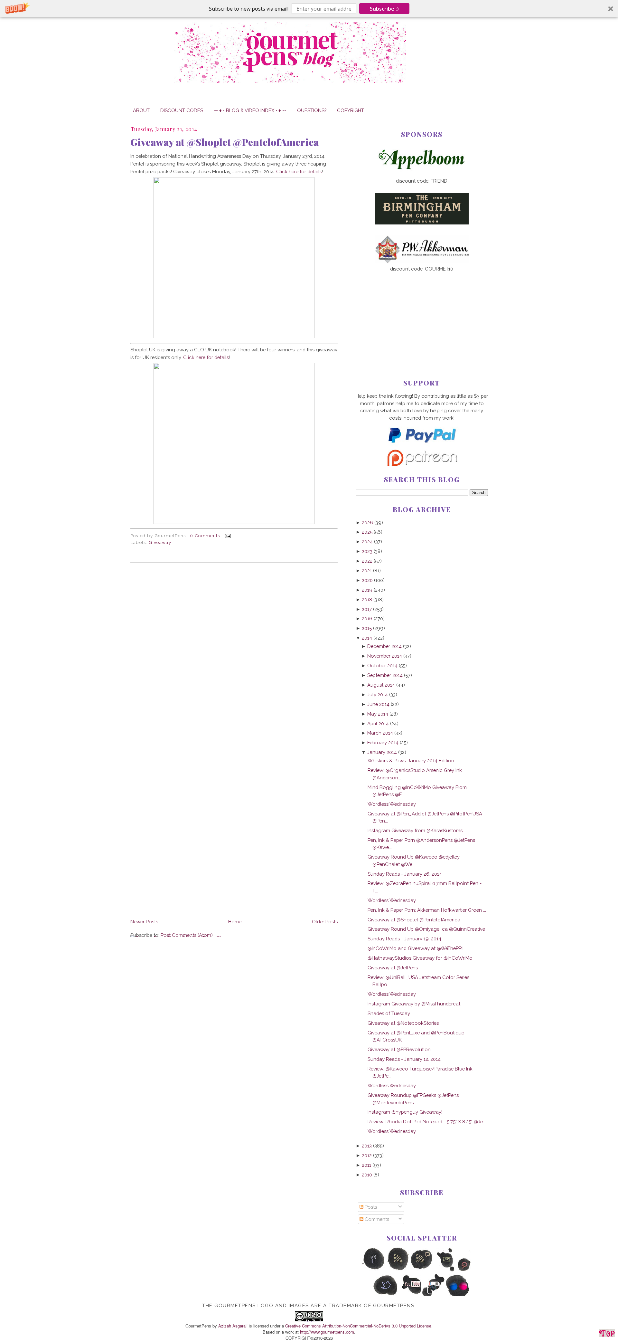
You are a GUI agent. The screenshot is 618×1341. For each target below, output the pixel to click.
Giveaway (160, 542)
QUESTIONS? (311, 110)
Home (234, 921)
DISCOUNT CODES (181, 110)
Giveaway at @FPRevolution (399, 1049)
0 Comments (205, 535)
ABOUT (141, 110)
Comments (376, 1219)
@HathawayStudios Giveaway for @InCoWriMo (420, 958)
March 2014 (380, 733)
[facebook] (373, 1270)
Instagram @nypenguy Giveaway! (405, 1112)
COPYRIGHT (350, 110)
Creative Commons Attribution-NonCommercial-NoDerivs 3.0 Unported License (358, 1326)
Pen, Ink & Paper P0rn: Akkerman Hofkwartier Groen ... (427, 910)
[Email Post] (226, 535)
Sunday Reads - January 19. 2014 (404, 938)
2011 (366, 1165)
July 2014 (377, 694)
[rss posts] (398, 1270)
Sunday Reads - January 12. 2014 (404, 1059)
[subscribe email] (446, 1270)
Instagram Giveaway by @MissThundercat (414, 1003)
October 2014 (382, 665)
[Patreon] (421, 464)
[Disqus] (234, 655)
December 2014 (384, 646)
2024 (367, 541)
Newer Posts (144, 921)
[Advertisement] (422, 315)
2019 (367, 590)
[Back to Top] (607, 1334)
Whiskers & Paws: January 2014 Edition (411, 760)
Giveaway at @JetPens (393, 967)
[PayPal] (421, 445)
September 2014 (385, 675)
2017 (367, 609)
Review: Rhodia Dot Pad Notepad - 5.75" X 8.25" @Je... (427, 1121)
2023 (367, 551)
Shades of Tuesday (389, 1013)
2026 (367, 522)
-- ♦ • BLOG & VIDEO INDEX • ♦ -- (250, 110)
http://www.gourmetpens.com (327, 1332)
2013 (367, 1145)
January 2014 (382, 752)
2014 (367, 638)
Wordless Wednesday (392, 804)
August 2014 (381, 685)
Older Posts (325, 921)
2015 (367, 628)
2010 (367, 1174)
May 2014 (377, 714)
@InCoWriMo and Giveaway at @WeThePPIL (416, 948)
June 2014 (378, 704)
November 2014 (384, 656)
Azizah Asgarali (233, 1326)
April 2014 (378, 723)
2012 (367, 1155)
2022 (367, 561)
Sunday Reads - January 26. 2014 (405, 874)
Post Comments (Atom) (187, 935)
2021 (367, 570)
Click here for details (299, 171)
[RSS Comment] (422, 1270)
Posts (370, 1207)
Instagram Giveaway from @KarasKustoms (415, 830)
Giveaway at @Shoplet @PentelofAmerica (224, 142)
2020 (367, 580)
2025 (367, 532)
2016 (367, 618)
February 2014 (382, 742)
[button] (309, 8)
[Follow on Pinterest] (470, 1270)
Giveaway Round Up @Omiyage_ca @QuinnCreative (426, 929)
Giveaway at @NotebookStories (403, 1023)
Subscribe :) (384, 8)
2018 (367, 599)
